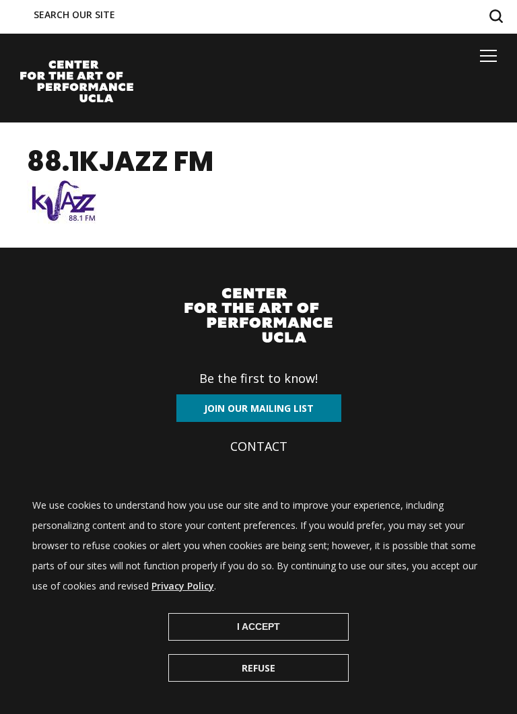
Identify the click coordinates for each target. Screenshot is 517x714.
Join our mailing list (259, 408)
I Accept (258, 626)
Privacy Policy (182, 585)
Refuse (258, 668)
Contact (258, 446)
